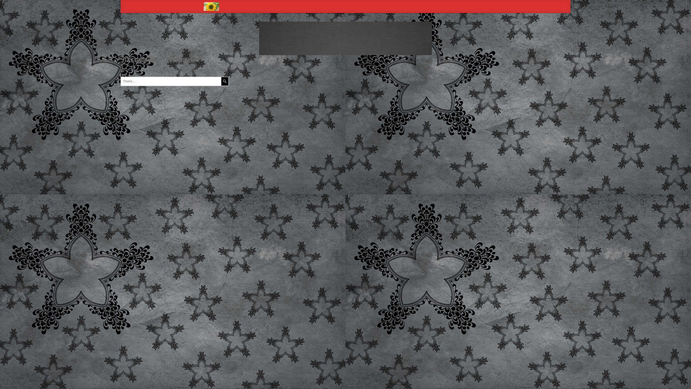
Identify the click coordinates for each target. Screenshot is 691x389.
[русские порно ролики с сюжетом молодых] (211, 6)
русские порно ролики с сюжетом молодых (345, 37)
